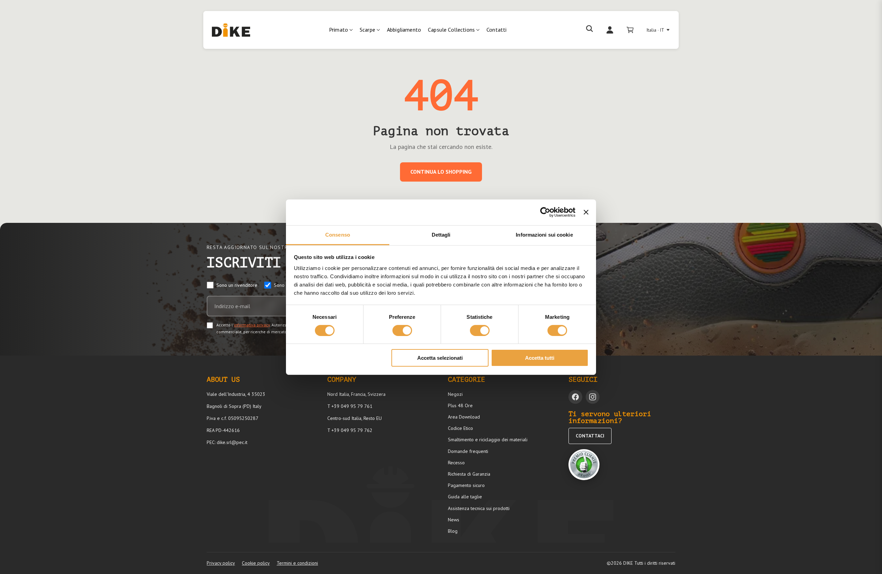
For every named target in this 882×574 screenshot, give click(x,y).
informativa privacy (252, 324)
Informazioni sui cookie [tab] (544, 234)
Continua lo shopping (441, 171)
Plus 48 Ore (460, 405)
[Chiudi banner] (586, 212)
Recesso (456, 462)
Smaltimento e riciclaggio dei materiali (487, 439)
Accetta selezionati (440, 358)
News (453, 520)
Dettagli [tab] (441, 234)
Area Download (464, 417)
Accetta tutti (539, 358)
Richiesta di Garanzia (469, 474)
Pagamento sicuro (466, 485)
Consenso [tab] (337, 234)
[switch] (402, 330)
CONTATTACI (590, 436)
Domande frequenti (468, 451)
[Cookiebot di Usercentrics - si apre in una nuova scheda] (545, 212)
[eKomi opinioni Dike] (583, 464)
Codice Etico (460, 428)
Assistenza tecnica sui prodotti (479, 508)
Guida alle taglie (465, 497)
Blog (453, 531)
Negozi (455, 394)
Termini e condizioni (297, 563)
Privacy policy (221, 563)
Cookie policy (256, 563)
